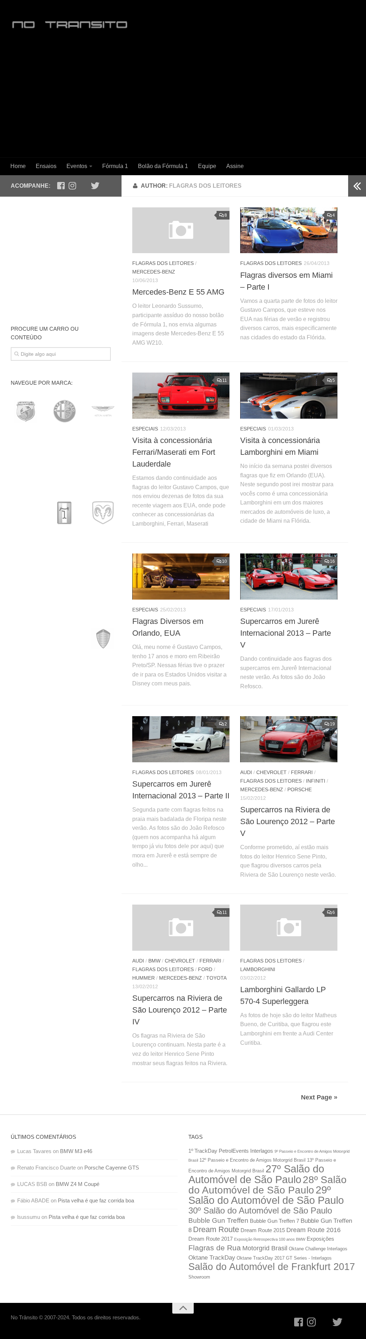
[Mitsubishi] (25, 766)
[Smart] (103, 842)
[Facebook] (60, 185)
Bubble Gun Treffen (218, 1220)
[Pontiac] (103, 792)
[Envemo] (64, 538)
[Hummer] (64, 588)
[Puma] (64, 817)
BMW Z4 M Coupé (77, 1184)
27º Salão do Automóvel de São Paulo (256, 1174)
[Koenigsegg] (103, 639)
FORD (205, 969)
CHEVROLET (271, 772)
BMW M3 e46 (76, 1151)
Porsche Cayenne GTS (111, 1168)
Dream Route (216, 1229)
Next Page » (319, 1097)
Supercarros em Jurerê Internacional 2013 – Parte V (285, 633)
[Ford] (64, 563)
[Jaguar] (103, 614)
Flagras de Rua (214, 1248)
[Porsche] (25, 817)
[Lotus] (103, 690)
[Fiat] (25, 563)
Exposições (320, 1239)
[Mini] (103, 741)
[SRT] (64, 868)
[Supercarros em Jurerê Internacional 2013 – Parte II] (180, 739)
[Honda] (25, 588)
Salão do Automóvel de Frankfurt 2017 (271, 1266)
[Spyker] (25, 868)
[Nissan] (64, 766)
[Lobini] (64, 690)
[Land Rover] (62, 665)
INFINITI (315, 781)
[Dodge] (103, 512)
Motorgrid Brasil (264, 1248)
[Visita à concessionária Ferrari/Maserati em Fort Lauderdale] (180, 395)
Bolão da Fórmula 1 (163, 166)
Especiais (145, 429)
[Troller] (64, 893)
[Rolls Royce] (25, 842)
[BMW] (103, 436)
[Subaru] (103, 868)
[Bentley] (64, 436)
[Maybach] (103, 715)
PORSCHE (299, 789)
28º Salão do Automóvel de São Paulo (267, 1185)
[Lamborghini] (25, 665)
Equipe (207, 166)
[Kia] (64, 639)
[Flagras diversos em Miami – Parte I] (288, 230)
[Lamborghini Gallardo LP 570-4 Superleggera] (288, 927)
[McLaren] (25, 715)
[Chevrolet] (25, 487)
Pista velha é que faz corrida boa (96, 1200)
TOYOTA (216, 978)
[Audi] (25, 436)
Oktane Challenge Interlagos (318, 1248)
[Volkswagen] (103, 893)
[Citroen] (103, 487)
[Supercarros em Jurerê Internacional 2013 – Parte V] (288, 576)
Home (18, 166)
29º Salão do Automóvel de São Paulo (266, 1195)
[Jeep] (25, 639)
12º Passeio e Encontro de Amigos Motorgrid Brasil (252, 1160)
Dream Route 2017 (210, 1239)
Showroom (199, 1277)
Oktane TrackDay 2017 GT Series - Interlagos (284, 1258)
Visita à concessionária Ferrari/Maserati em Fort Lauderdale (173, 452)
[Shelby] (64, 842)
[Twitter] (95, 185)
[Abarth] (25, 411)
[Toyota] (25, 893)
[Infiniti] (25, 614)
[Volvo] (25, 918)
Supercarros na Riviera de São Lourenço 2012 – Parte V (287, 821)
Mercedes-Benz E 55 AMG (178, 291)
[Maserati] (64, 715)
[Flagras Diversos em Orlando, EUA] (180, 576)
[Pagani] (103, 766)
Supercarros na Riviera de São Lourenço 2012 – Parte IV (179, 1010)
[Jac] (64, 614)
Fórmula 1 (115, 166)
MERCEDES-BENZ (153, 272)
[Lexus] (101, 665)
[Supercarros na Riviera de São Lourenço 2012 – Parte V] (288, 739)
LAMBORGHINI (257, 969)
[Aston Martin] (103, 411)
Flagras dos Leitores (163, 263)
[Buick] (64, 462)
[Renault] (103, 817)
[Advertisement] (183, 99)
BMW (154, 961)
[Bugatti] (25, 462)
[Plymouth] (64, 792)
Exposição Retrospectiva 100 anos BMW (269, 1239)
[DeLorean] (25, 512)
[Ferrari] (103, 538)
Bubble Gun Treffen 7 (274, 1221)
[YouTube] (83, 185)
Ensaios (46, 166)
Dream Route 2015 (263, 1230)
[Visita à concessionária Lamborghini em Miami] (288, 395)
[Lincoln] (25, 690)
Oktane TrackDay (211, 1257)
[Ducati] (25, 538)
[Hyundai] (103, 588)
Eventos (76, 166)
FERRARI (302, 772)
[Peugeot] (25, 792)
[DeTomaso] (64, 512)
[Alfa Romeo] (64, 411)
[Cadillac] (103, 462)
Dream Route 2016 (313, 1230)
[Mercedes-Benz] (64, 741)
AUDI (246, 772)
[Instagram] (72, 185)
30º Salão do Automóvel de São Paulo (260, 1210)
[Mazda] (25, 741)
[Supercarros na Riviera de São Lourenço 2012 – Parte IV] (180, 927)
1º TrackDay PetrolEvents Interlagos (230, 1151)
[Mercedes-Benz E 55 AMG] (180, 230)
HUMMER (143, 978)
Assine (235, 166)
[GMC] (103, 563)
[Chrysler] (64, 487)
